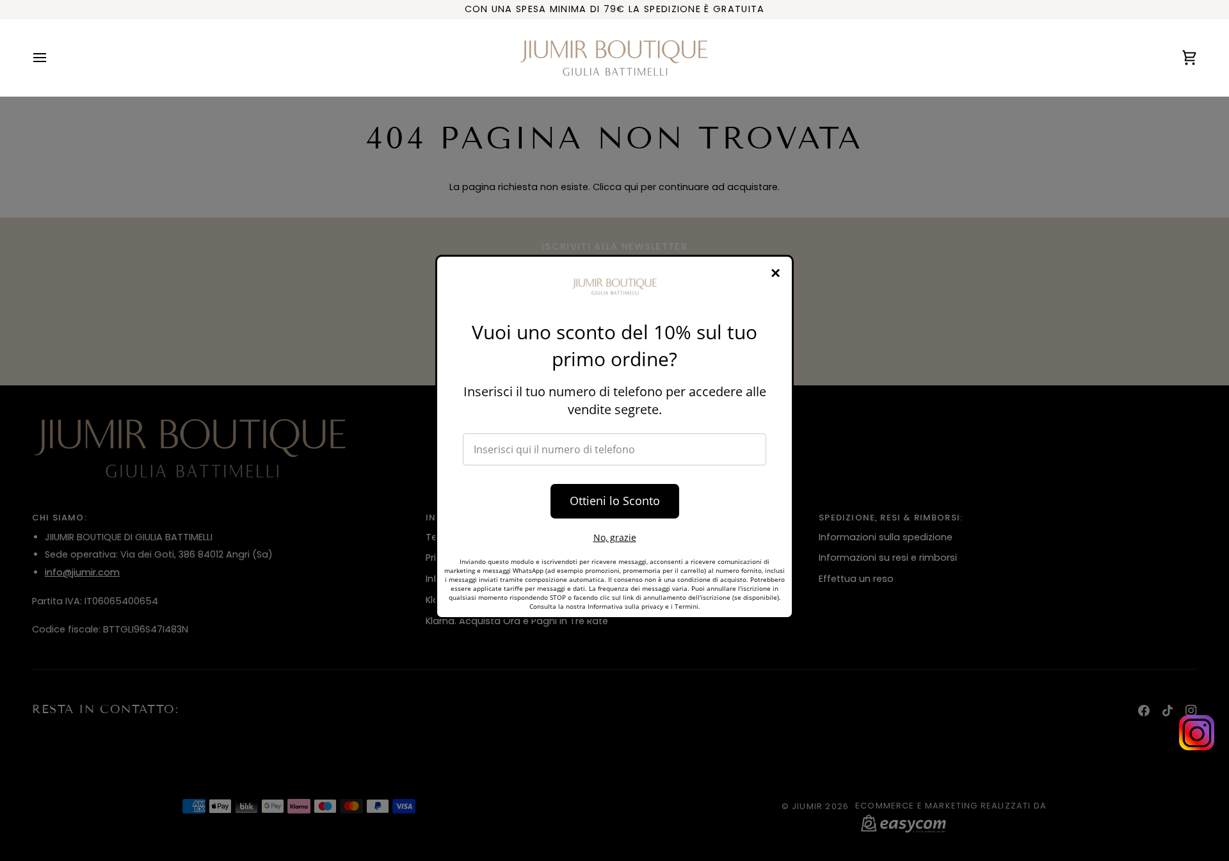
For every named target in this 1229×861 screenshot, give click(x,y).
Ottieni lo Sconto (615, 500)
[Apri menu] (51, 57)
